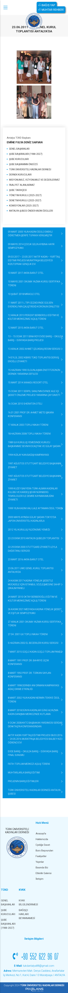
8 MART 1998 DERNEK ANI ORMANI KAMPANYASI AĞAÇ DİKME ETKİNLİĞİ (33, 687)
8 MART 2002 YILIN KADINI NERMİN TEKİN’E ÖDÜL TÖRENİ (34, 699)
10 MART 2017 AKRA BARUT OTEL (26, 273)
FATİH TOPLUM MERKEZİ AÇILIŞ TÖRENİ (29, 764)
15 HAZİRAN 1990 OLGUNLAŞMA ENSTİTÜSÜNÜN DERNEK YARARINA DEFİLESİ (34, 372)
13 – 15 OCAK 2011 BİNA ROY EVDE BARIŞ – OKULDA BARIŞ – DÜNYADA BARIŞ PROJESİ (35, 338)
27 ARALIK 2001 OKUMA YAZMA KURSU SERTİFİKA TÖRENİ (34, 623)
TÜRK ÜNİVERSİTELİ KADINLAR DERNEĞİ (30, 169)
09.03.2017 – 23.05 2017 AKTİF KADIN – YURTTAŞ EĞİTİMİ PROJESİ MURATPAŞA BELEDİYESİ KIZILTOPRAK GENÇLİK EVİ (34, 260)
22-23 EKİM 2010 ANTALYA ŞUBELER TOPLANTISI (33, 538)
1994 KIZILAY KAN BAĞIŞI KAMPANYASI (28, 455)
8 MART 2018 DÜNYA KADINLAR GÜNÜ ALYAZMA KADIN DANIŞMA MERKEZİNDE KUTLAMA (33, 712)
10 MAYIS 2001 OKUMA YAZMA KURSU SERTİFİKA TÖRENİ (34, 283)
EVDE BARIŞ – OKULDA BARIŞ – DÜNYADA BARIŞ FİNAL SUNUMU (33, 753)
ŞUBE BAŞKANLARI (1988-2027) (25, 154)
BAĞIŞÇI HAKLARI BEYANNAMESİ (26, 914)
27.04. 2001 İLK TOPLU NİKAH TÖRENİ (28, 634)
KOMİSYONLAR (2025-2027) (24, 205)
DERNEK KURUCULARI (20, 174)
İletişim (39, 878)
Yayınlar (40, 861)
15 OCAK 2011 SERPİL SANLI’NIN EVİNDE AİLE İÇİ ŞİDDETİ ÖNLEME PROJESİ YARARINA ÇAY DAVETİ (34, 393)
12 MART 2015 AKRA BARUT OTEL (26, 327)
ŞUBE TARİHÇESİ (18, 190)
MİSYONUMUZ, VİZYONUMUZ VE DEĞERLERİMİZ (34, 179)
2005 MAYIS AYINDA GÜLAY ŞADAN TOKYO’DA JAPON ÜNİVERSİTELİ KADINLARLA (32, 519)
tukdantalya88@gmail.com (34, 965)
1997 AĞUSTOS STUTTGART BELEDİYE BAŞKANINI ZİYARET (34, 465)
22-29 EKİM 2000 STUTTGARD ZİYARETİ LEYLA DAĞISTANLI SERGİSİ (32, 549)
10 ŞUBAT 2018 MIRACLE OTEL (24, 294)
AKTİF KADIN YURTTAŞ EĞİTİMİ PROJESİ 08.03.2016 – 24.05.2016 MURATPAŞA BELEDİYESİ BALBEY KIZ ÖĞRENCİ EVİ (35, 739)
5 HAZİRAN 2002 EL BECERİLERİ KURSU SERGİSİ (33, 643)
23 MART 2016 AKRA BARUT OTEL (26, 559)
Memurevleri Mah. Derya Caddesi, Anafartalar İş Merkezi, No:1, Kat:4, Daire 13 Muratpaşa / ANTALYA (34, 973)
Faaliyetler (41, 856)
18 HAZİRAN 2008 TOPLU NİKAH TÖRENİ (29, 433)
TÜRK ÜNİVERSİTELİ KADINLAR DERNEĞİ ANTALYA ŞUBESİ (34, 792)
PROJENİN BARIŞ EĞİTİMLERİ (23, 781)
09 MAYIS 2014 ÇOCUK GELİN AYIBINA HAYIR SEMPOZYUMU (31, 246)
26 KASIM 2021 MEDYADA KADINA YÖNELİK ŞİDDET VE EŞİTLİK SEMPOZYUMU (35, 611)
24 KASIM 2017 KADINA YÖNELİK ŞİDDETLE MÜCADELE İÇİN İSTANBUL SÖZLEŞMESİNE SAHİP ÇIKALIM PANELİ (34, 584)
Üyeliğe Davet (43, 844)
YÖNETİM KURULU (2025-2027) (25, 195)
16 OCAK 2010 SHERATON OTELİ (25, 403)
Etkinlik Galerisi (43, 873)
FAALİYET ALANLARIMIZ (22, 185)
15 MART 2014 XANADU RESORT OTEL (28, 382)
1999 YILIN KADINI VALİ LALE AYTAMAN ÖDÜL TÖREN (35, 508)
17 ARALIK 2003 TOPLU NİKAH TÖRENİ (28, 425)
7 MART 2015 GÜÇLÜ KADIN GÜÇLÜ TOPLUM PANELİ (35, 651)
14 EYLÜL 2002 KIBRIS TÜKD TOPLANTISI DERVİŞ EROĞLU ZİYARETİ (33, 359)
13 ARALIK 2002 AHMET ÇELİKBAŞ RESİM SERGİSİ (34, 349)
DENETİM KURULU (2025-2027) (25, 200)
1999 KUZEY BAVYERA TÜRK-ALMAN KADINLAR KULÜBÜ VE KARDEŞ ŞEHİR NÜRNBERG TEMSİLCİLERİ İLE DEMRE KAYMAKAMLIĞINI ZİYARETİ (33, 494)
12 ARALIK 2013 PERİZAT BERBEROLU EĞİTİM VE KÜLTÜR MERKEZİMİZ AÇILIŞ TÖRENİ (33, 317)
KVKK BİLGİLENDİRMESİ (26, 902)
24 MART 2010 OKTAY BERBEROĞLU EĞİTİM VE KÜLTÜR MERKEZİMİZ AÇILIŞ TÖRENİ (32, 598)
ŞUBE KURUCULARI (19, 159)
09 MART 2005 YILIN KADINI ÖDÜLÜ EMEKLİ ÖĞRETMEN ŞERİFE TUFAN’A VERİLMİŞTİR (30, 233)
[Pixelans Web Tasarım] (34, 989)
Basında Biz (42, 867)
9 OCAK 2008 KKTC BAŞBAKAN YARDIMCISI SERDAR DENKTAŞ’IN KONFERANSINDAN (35, 724)
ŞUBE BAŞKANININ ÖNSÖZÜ (23, 164)
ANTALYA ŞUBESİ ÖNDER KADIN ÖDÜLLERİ (31, 210)
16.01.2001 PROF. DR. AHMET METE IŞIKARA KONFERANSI (31, 414)
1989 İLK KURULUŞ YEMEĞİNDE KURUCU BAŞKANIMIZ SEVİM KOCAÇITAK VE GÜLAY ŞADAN (34, 444)
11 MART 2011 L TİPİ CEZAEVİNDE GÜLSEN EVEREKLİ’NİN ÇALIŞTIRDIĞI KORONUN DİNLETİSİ (33, 304)
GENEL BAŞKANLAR (19, 148)
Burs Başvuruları (44, 850)
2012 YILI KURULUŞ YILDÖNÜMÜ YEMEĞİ (29, 529)
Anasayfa (41, 833)
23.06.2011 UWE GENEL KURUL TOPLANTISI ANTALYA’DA (30, 570)
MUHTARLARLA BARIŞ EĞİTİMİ (24, 772)
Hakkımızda (42, 839)
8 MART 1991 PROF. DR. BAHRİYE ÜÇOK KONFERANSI (28, 662)
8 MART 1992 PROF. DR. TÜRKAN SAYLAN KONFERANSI (29, 675)
